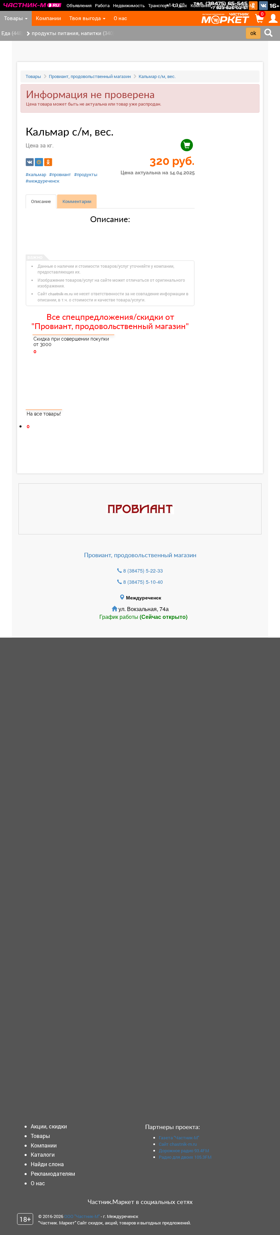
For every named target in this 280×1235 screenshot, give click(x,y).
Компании (201, 5)
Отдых (180, 5)
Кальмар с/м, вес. (157, 76)
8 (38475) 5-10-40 (143, 581)
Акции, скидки (49, 1126)
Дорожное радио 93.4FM (184, 1150)
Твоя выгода (85, 18)
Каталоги (43, 1154)
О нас (120, 18)
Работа (102, 5)
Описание (41, 201)
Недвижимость (129, 5)
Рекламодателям (53, 1173)
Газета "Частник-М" (234, 5)
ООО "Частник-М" (82, 1216)
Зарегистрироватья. (46, 443)
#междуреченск (42, 181)
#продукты (85, 174)
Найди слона (47, 1164)
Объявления (79, 5)
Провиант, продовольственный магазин (90, 76)
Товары (14, 18)
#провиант (60, 174)
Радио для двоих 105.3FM (185, 1157)
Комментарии (76, 201)
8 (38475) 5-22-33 (143, 570)
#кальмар (36, 174)
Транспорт (159, 5)
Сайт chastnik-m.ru (178, 1144)
